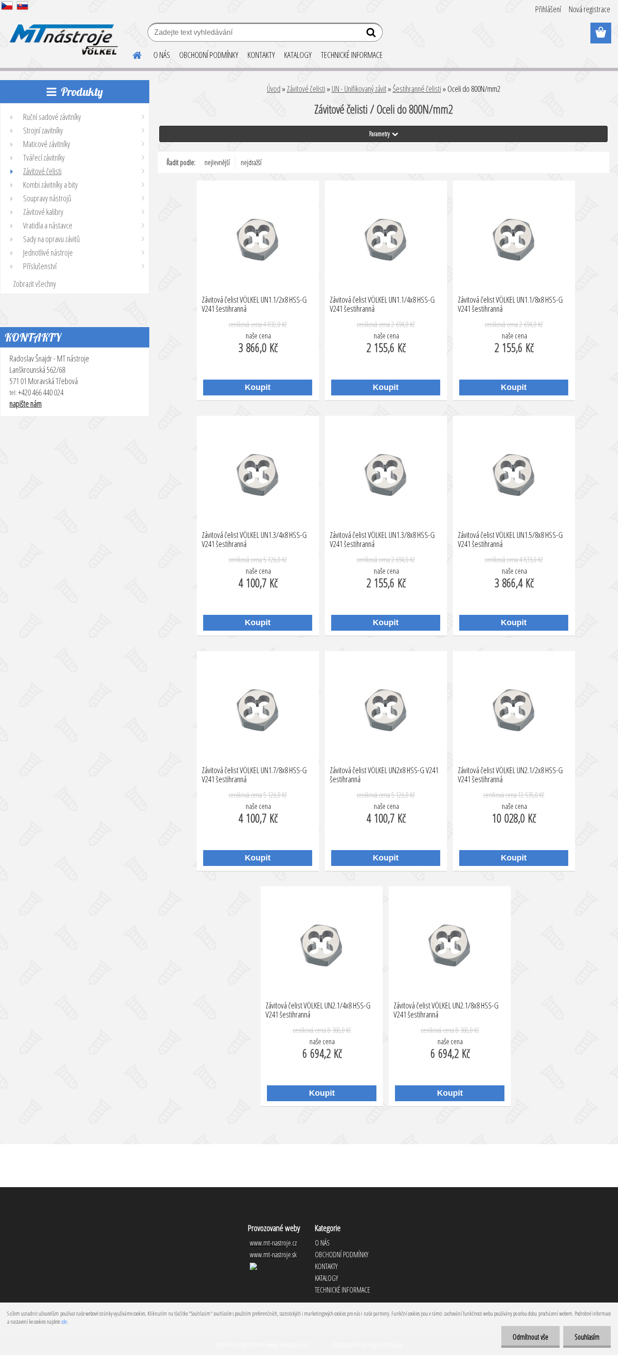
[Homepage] (132, 53)
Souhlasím (587, 1337)
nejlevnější (217, 162)
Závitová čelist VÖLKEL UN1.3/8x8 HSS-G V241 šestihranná (382, 539)
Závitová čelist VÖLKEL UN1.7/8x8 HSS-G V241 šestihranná (254, 774)
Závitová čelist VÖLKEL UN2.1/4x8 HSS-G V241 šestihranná (318, 1010)
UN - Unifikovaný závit (359, 88)
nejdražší (251, 162)
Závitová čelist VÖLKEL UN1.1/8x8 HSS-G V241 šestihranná (510, 304)
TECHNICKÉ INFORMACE (352, 54)
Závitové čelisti (306, 88)
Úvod (273, 88)
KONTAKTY (261, 54)
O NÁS (161, 54)
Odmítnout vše (530, 1337)
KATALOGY (298, 54)
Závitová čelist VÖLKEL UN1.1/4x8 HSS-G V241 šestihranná (382, 304)
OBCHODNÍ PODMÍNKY (208, 54)
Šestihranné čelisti (417, 88)
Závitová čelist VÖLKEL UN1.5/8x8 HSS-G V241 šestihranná (510, 539)
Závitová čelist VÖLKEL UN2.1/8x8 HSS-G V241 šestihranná (446, 1010)
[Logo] (62, 33)
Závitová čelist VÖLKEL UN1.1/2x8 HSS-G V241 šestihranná (254, 304)
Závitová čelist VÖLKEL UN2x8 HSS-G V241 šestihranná (384, 774)
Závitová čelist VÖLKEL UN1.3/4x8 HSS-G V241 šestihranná (254, 539)
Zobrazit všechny (34, 283)
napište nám (26, 403)
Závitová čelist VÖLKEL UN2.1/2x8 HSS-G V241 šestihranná (510, 774)
